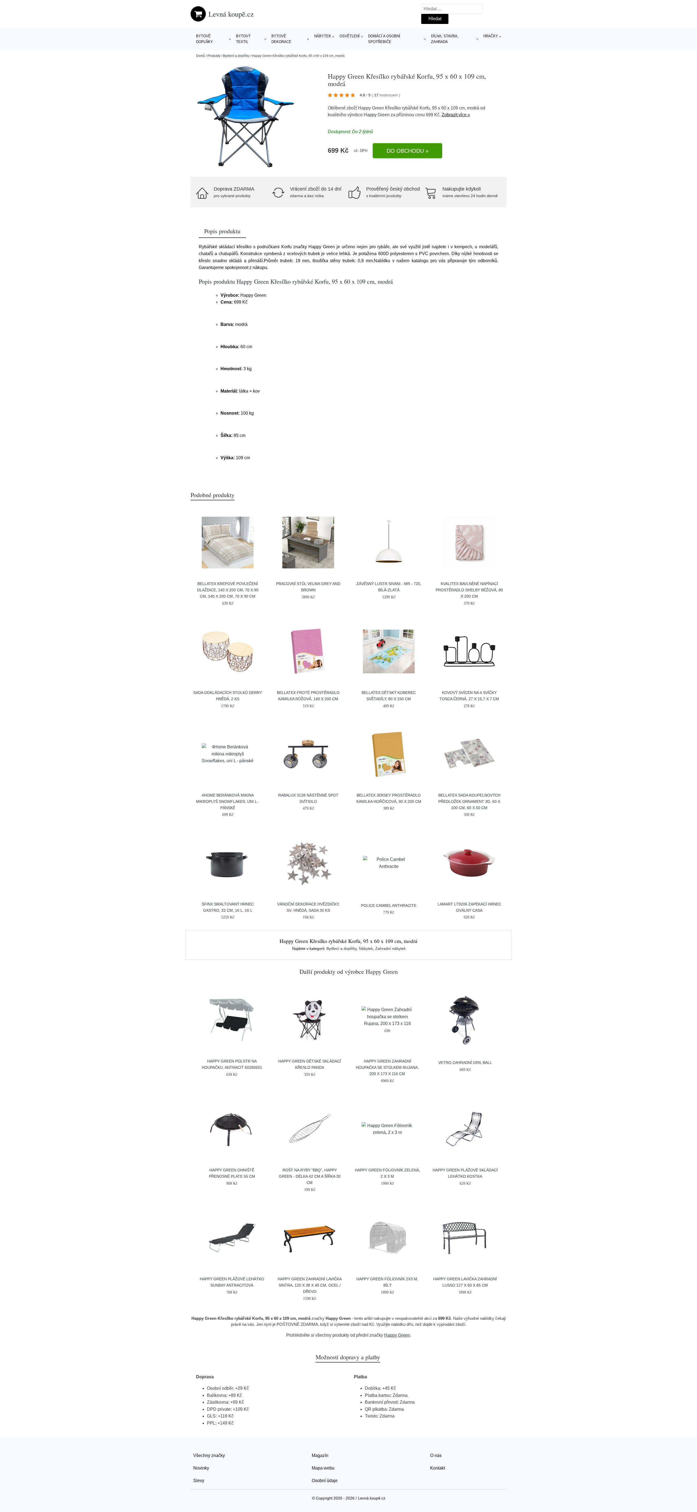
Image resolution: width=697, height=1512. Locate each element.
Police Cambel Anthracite (388, 905)
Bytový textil (243, 39)
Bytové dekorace (281, 39)
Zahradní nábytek (390, 948)
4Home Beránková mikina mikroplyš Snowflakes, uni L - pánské (227, 801)
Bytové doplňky (204, 39)
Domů (200, 56)
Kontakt (437, 1468)
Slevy (198, 1480)
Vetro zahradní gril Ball (465, 1062)
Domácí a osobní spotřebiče (384, 39)
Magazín (320, 1455)
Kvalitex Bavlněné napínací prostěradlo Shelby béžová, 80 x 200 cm (469, 589)
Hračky (490, 36)
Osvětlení (350, 36)
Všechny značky (209, 1455)
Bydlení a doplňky (236, 56)
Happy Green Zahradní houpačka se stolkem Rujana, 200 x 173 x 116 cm (387, 1067)
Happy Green (377, 114)
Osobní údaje (325, 1480)
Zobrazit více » (456, 114)
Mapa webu (323, 1468)
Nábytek (322, 36)
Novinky (201, 1468)
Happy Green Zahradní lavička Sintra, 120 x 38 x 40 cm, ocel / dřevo (310, 1285)
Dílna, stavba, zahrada (444, 39)
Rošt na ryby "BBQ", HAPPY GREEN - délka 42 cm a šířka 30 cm (310, 1176)
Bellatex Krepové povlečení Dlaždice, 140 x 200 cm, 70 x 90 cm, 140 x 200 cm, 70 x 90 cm (227, 589)
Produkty (214, 56)
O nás (436, 1455)
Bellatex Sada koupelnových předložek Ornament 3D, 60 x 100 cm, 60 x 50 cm (469, 801)
